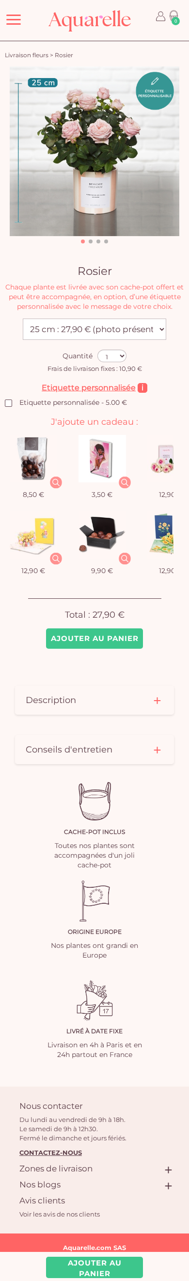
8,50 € (33, 494)
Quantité (78, 356)
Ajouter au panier (95, 638)
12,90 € (33, 570)
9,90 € (102, 570)
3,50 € (102, 494)
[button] (83, 241)
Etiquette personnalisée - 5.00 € (73, 402)
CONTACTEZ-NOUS (50, 1152)
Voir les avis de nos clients (59, 1214)
